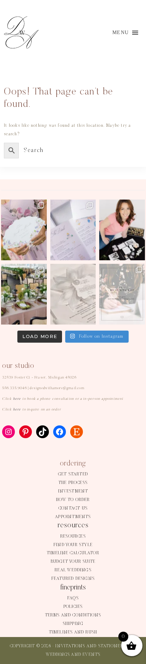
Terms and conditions (73, 615)
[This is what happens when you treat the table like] (24, 294)
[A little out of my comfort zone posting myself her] (122, 230)
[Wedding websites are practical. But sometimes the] (73, 230)
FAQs (73, 598)
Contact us (73, 508)
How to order (73, 500)
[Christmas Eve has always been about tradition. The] (73, 294)
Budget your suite (73, 562)
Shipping (73, 624)
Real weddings (73, 570)
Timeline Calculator (73, 553)
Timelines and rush (73, 632)
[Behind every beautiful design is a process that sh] (122, 294)
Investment (73, 491)
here (17, 399)
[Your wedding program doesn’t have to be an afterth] (24, 230)
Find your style (73, 545)
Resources (73, 536)
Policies (73, 607)
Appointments (73, 517)
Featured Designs (73, 579)
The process (73, 483)
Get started (73, 474)
